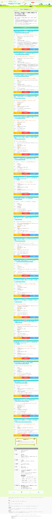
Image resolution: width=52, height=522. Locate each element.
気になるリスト (12, 5)
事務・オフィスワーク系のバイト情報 (12, 503)
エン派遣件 (10, 1)
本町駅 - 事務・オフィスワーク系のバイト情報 (31, 508)
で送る (13, 492)
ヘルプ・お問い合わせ (39, 2)
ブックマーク (38, 492)
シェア (21, 492)
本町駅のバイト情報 (19, 501)
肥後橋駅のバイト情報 (15, 501)
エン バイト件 (14, 1)
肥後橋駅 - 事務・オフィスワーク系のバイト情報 (22, 508)
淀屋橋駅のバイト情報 (24, 501)
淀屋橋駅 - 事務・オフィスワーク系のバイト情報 (13, 509)
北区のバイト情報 (10, 501)
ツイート (30, 492)
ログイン (35, 2)
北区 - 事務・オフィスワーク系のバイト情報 (13, 508)
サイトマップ (42, 2)
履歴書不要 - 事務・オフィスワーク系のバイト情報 (14, 512)
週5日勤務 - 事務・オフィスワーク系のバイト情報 (24, 512)
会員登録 (33, 2)
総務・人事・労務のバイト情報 (19, 503)
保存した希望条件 (17, 5)
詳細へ (34, 154)
